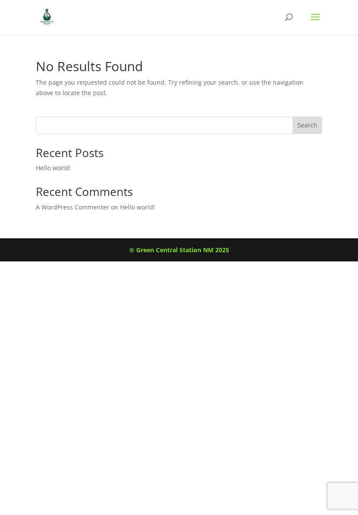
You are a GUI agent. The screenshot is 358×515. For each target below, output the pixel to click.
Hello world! (53, 168)
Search (307, 125)
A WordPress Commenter (72, 207)
